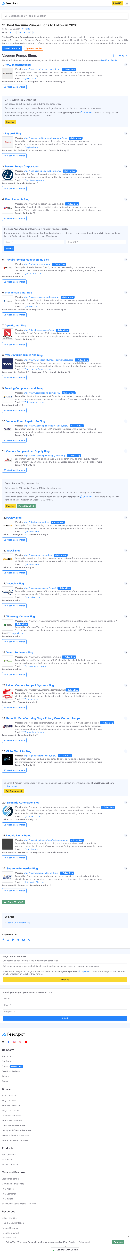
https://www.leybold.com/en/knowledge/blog (45, 138)
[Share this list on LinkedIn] (19, 32)
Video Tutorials (9, 1218)
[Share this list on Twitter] (15, 32)
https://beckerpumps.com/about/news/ (42, 171)
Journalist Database (11, 1115)
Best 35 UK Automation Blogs (19, 923)
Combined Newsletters (13, 1183)
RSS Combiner (9, 1193)
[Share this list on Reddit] (24, 32)
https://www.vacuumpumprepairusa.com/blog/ (45, 425)
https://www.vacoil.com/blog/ (37, 555)
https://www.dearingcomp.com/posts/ (41, 393)
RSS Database (9, 1095)
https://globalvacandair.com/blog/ (39, 755)
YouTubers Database (12, 1120)
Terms (5, 1081)
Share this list (9, 934)
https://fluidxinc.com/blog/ (36, 522)
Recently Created (10, 1233)
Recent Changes (10, 1228)
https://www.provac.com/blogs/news (41, 297)
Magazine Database (11, 1110)
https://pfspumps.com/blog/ (37, 264)
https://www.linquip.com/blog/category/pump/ (45, 840)
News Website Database (13, 1125)
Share (4, 33)
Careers (12, 1066)
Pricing (117, 3)
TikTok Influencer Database (15, 1140)
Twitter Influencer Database (15, 1135)
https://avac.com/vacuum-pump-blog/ (41, 69)
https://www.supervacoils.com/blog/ (40, 873)
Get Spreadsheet (14, 791)
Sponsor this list (34, 48)
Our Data (6, 1061)
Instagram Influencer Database (16, 1130)
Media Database (10, 1164)
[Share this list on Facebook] (10, 32)
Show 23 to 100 (15, 902)
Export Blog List (26, 506)
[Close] (128, 1236)
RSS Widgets (8, 1189)
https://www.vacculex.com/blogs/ (39, 588)
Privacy (5, 1076)
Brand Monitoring (10, 1178)
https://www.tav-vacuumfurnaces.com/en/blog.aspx (48, 360)
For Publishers (8, 1154)
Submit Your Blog (12, 48)
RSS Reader (7, 1159)
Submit (9, 248)
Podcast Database (11, 1105)
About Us (6, 1056)
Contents (26, 29)
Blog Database (9, 1100)
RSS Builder (7, 1198)
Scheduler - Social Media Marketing (19, 1203)
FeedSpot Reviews (11, 1071)
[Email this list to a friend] (29, 32)
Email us (10, 122)
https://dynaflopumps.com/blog (38, 330)
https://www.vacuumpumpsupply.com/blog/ (44, 455)
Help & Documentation (13, 1223)
